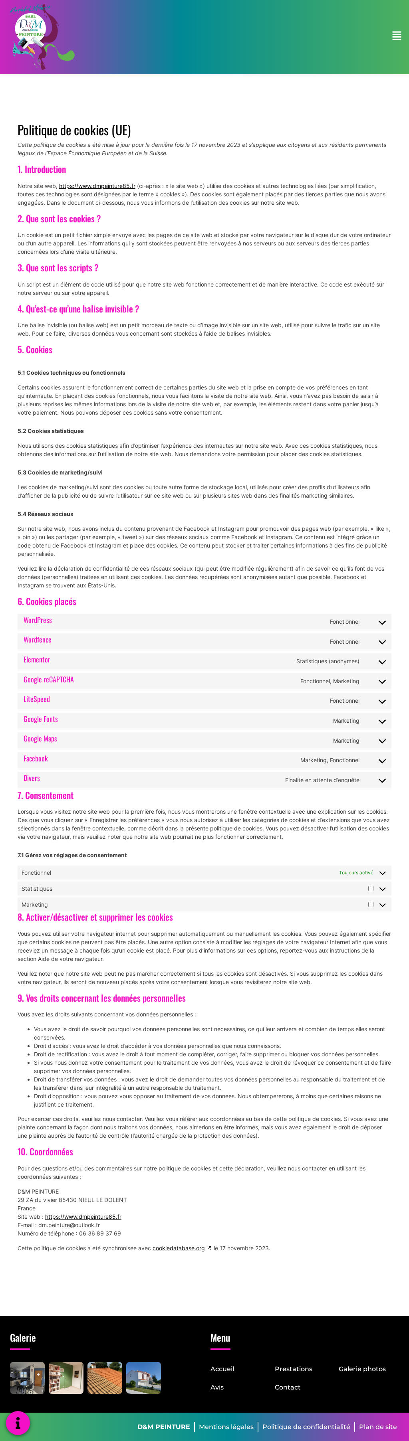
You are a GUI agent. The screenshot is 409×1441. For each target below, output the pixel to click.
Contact (288, 1387)
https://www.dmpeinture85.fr (97, 185)
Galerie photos (362, 1369)
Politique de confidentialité (306, 1427)
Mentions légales (226, 1427)
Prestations (293, 1369)
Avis (217, 1387)
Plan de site (378, 1427)
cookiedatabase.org (179, 1248)
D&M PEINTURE (163, 1427)
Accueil (222, 1369)
